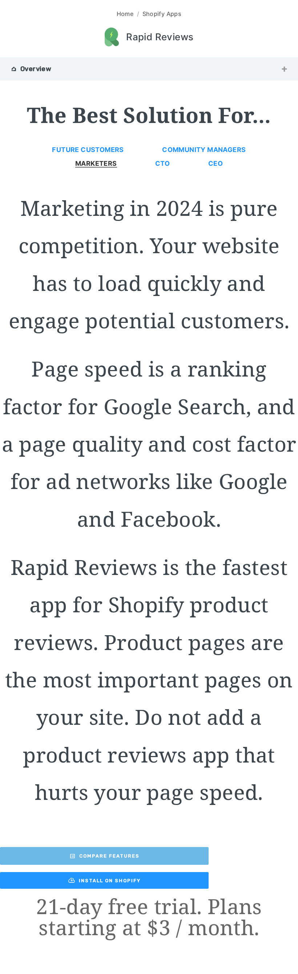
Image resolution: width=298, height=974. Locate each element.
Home (125, 13)
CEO (215, 163)
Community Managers (204, 150)
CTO (162, 163)
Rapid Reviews (159, 36)
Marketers (96, 163)
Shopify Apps (162, 13)
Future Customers (88, 150)
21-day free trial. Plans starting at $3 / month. (149, 917)
